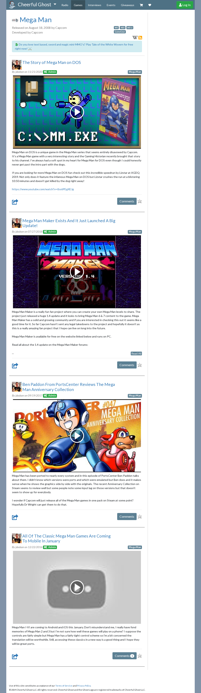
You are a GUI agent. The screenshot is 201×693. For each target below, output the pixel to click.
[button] (37, 4)
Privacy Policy (84, 685)
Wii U (129, 27)
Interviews (94, 5)
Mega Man (35, 19)
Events (111, 5)
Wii (116, 27)
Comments (127, 201)
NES (123, 27)
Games (78, 5)
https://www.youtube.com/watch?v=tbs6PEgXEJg (43, 189)
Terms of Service (63, 685)
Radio (64, 5)
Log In (186, 5)
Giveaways (127, 5)
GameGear (120, 32)
